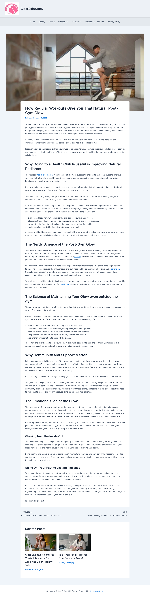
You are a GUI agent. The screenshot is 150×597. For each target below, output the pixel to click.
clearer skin (114, 269)
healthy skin (65, 284)
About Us (76, 22)
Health (52, 22)
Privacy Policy (113, 22)
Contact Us (63, 22)
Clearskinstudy (96, 591)
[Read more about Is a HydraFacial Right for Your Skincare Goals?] (75, 542)
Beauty (42, 22)
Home (32, 22)
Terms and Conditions (94, 22)
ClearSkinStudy (32, 9)
